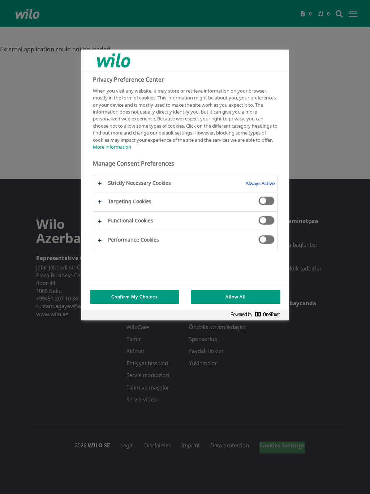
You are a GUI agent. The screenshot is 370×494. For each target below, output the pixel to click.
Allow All (235, 297)
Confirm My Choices (134, 297)
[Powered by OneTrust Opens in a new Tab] (258, 315)
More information (112, 147)
